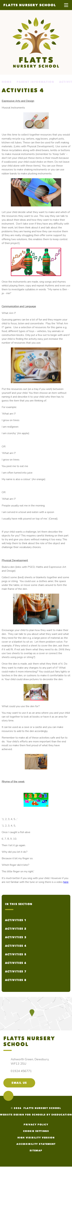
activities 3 (15, 937)
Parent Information (35, 82)
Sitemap (36, 1150)
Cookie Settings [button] (36, 1131)
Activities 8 (15, 980)
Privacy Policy (36, 1124)
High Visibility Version (36, 1137)
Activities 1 (15, 920)
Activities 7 (15, 971)
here (65, 882)
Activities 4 (15, 945)
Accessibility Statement (36, 1144)
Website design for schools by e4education (36, 1114)
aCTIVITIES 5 (15, 954)
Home (7, 82)
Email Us (19, 1082)
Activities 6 (15, 963)
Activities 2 (15, 928)
